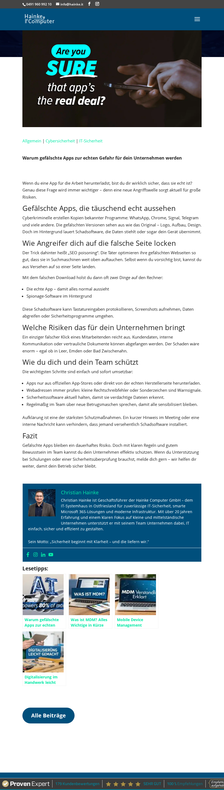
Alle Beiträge (48, 715)
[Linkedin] (43, 555)
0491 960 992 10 (39, 4)
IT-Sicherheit (90, 140)
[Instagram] (35, 555)
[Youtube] (50, 555)
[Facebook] (27, 555)
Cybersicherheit (60, 140)
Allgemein (31, 140)
